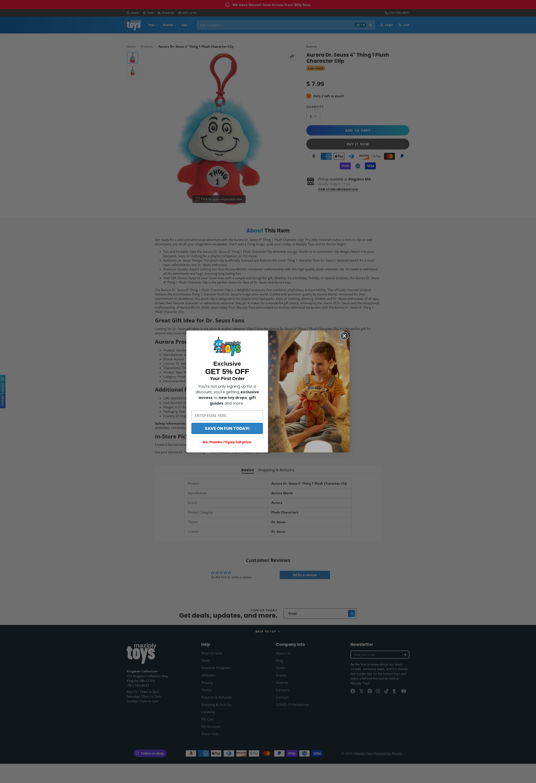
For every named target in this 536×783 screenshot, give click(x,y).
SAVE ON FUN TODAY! (227, 428)
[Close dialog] (344, 336)
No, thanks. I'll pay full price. (227, 442)
